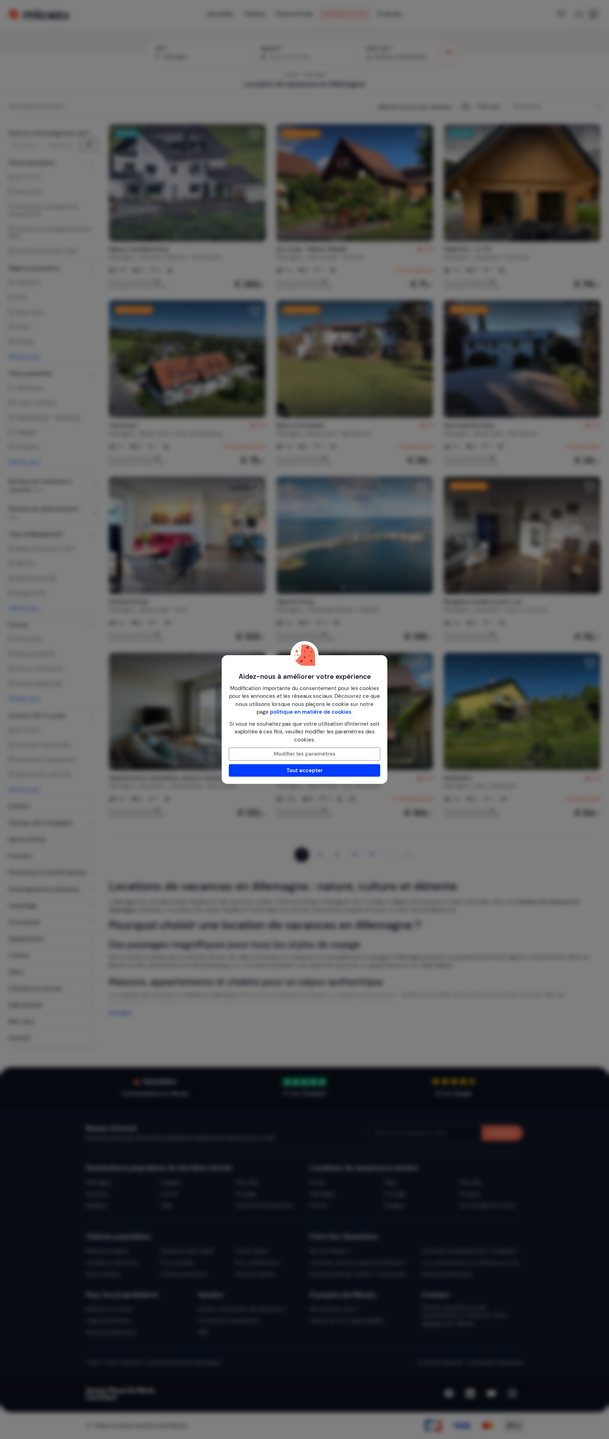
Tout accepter (305, 770)
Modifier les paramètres (305, 753)
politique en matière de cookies (310, 711)
